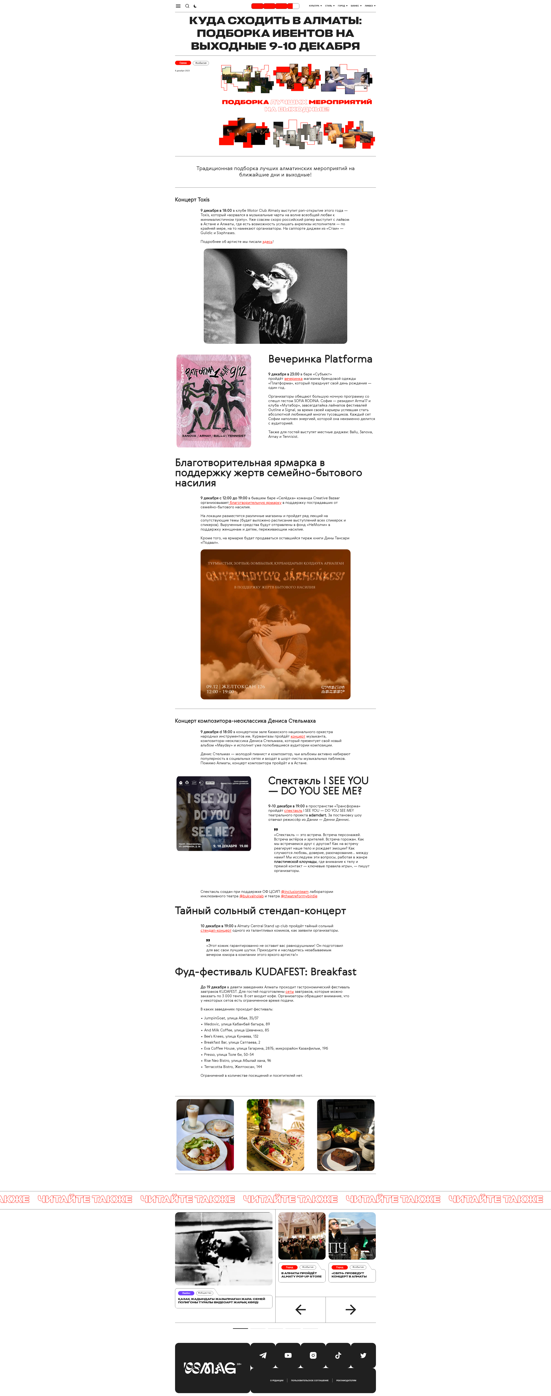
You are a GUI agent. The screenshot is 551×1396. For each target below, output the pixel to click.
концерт (298, 736)
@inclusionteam (295, 892)
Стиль (328, 6)
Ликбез (369, 6)
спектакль (293, 811)
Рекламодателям (346, 1380)
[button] (301, 1310)
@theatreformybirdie (299, 896)
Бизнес (355, 6)
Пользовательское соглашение (310, 1380)
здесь (267, 242)
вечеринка (293, 379)
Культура (314, 6)
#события (200, 63)
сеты (290, 992)
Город (341, 6)
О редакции (276, 1380)
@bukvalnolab (251, 896)
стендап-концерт (216, 930)
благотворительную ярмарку (255, 503)
